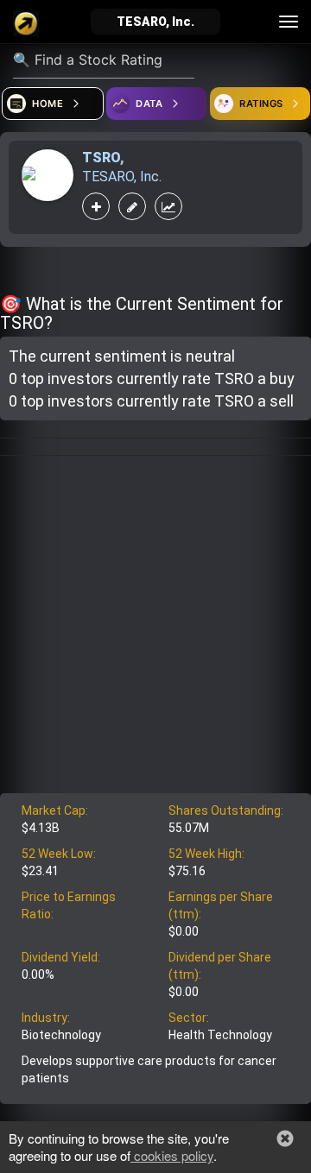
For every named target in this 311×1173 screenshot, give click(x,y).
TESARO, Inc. (122, 176)
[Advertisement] (155, 629)
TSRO (101, 157)
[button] (285, 1138)
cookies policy (171, 1155)
